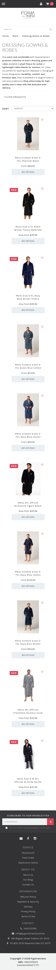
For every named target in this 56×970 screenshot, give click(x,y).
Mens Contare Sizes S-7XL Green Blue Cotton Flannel (28, 367)
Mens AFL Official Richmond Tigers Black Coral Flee (28, 505)
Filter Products (15, 97)
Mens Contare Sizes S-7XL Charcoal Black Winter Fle (28, 160)
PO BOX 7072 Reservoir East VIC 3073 (29, 943)
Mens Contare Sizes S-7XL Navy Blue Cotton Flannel (28, 436)
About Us (28, 874)
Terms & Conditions (31, 828)
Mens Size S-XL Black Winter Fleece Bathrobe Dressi (28, 229)
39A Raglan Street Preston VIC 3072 (29, 938)
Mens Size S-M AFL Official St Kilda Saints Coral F (28, 781)
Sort (5, 108)
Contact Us (28, 884)
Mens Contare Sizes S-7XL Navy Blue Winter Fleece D (28, 643)
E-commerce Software (25, 965)
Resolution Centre (28, 862)
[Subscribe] (50, 821)
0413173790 (30, 928)
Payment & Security (28, 901)
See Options (28, 172)
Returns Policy (28, 896)
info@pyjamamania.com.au (30, 933)
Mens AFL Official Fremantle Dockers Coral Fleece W (28, 712)
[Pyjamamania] (28, 14)
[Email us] (21, 839)
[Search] (51, 29)
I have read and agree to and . (29, 828)
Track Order (28, 857)
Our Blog (28, 879)
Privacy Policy (45, 828)
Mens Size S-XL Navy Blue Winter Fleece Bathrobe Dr (28, 298)
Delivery (28, 906)
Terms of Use (28, 916)
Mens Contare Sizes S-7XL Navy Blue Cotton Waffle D (28, 574)
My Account (28, 852)
